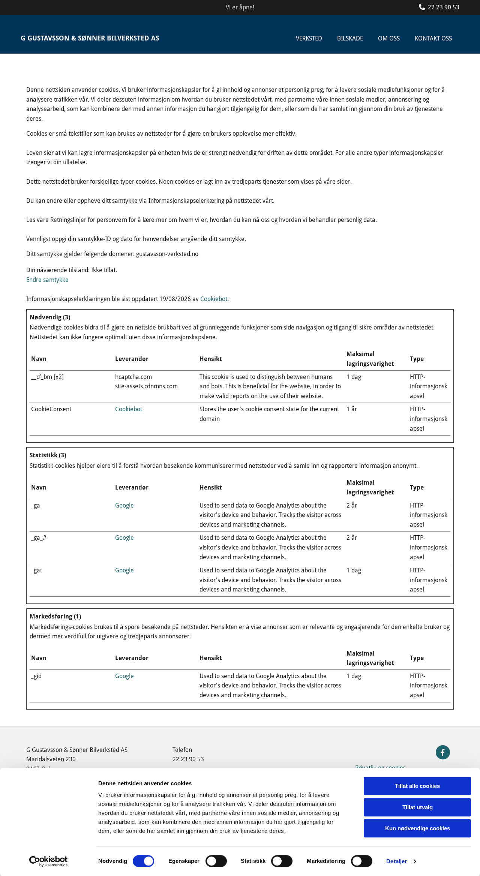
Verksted (309, 38)
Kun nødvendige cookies (417, 828)
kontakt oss (433, 38)
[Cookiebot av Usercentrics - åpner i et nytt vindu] (48, 861)
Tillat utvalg (417, 807)
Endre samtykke (47, 279)
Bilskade (350, 38)
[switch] (216, 861)
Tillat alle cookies (417, 786)
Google (124, 505)
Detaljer (396, 861)
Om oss (389, 38)
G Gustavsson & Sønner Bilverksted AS (90, 38)
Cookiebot (213, 298)
